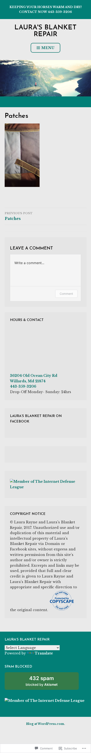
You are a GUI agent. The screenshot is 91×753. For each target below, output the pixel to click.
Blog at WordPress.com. (45, 724)
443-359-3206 (23, 386)
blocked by (47, 682)
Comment (66, 293)
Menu (48, 48)
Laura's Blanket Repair (45, 31)
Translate (44, 653)
